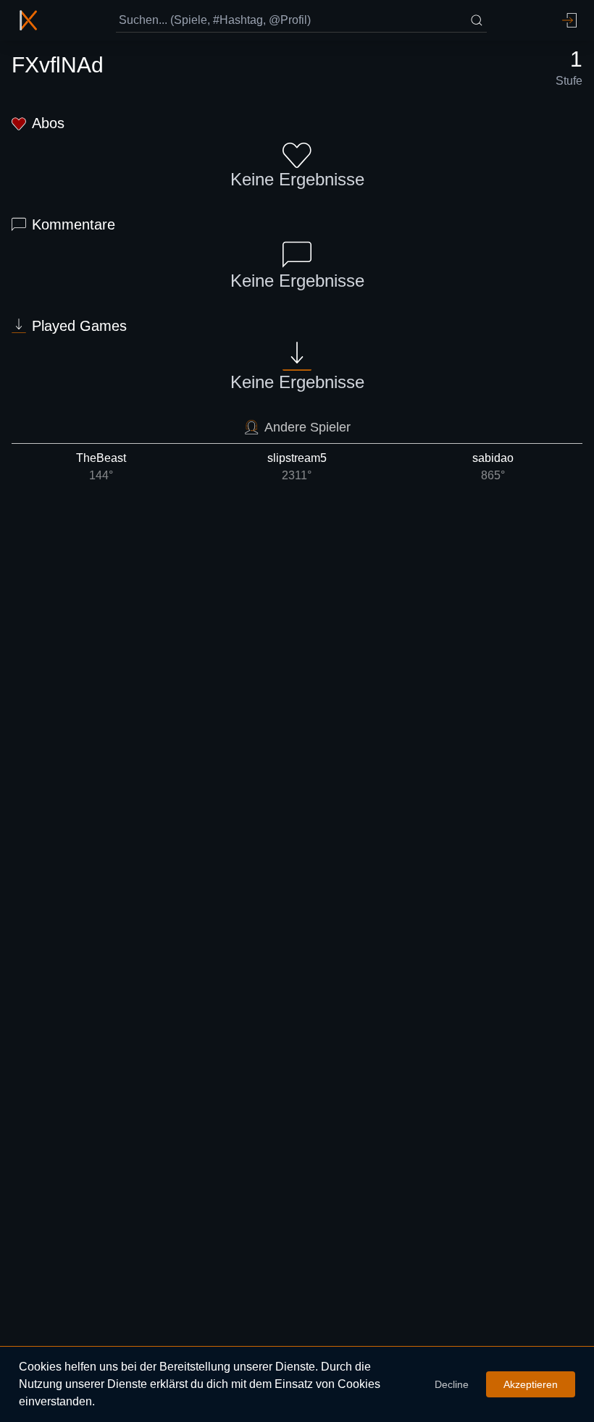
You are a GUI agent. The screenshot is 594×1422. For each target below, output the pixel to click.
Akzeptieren (530, 1384)
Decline (452, 1384)
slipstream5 (297, 466)
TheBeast (101, 466)
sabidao (493, 466)
